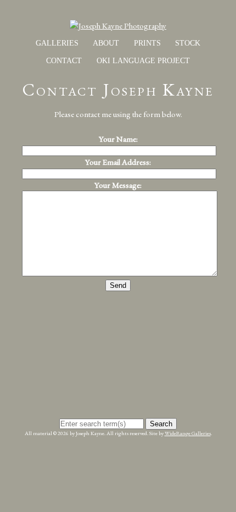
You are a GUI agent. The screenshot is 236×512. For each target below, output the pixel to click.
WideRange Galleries (188, 433)
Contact (64, 61)
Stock (187, 43)
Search (161, 424)
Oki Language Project (143, 61)
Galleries (57, 43)
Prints (147, 43)
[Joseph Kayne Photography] (118, 25)
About (106, 43)
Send (118, 285)
